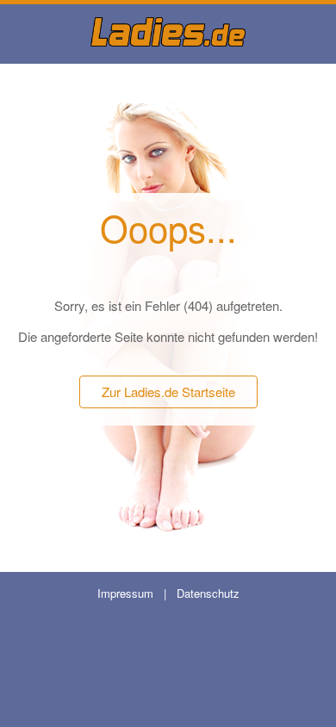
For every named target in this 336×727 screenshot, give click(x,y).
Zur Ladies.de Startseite (168, 391)
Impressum (125, 593)
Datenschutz (208, 593)
